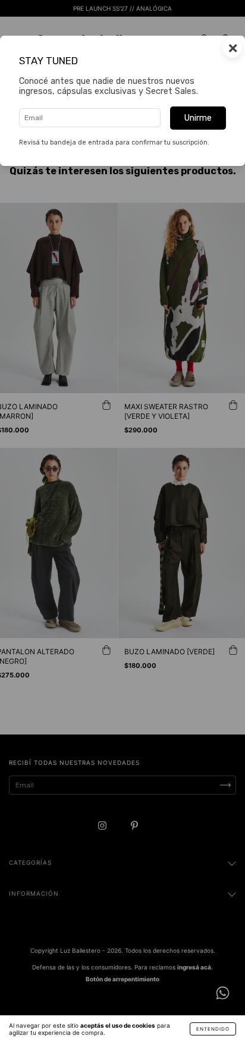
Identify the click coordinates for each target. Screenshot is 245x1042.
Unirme (198, 118)
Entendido (213, 1029)
